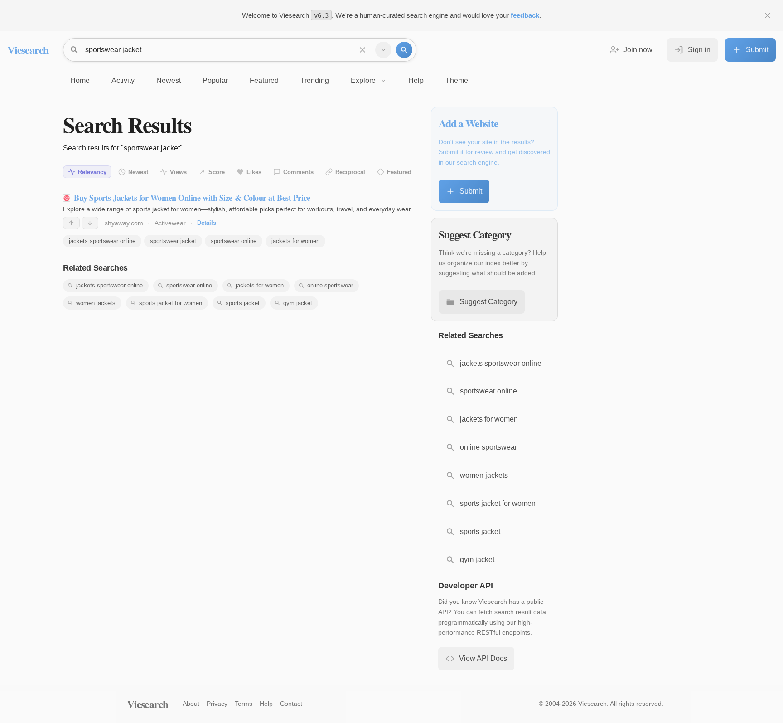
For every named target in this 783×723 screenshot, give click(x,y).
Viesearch (27, 50)
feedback (525, 15)
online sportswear (330, 285)
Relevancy (92, 172)
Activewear (170, 223)
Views (178, 172)
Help (266, 703)
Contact (291, 703)
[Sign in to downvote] (90, 223)
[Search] (404, 50)
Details (206, 222)
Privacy (217, 703)
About (191, 703)
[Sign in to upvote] (71, 223)
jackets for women (295, 241)
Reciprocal (350, 172)
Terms (243, 703)
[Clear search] (362, 50)
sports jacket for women (170, 303)
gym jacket (297, 303)
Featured (399, 172)
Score (216, 172)
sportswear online (233, 241)
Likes (253, 172)
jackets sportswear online (102, 241)
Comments (298, 172)
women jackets (96, 303)
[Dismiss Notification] (767, 15)
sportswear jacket (173, 241)
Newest (138, 172)
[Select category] (383, 50)
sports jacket (243, 303)
